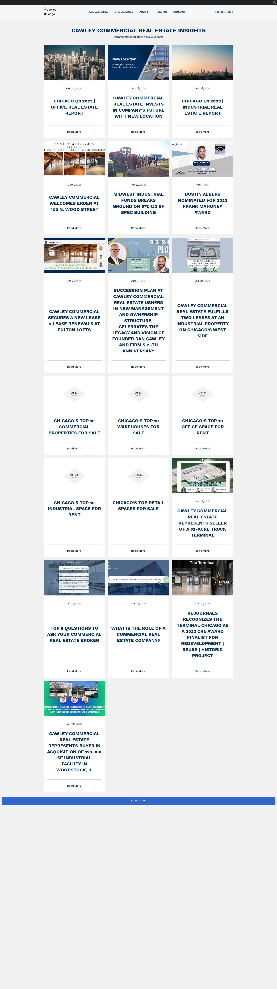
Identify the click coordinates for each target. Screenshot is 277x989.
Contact (179, 11)
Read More (74, 132)
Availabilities (98, 11)
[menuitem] (274, 2)
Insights (161, 11)
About (143, 11)
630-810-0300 (224, 12)
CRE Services (124, 11)
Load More (138, 800)
